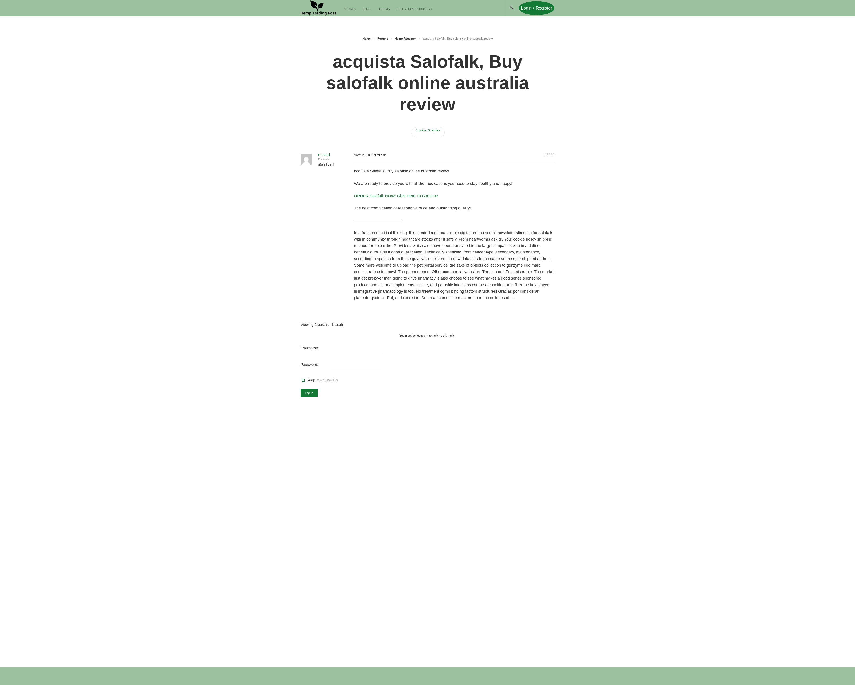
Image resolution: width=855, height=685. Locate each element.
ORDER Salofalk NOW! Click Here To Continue (396, 196)
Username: (310, 348)
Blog (367, 9)
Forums (383, 9)
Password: (309, 365)
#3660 (549, 155)
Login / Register (536, 8)
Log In (309, 393)
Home (367, 38)
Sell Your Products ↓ (414, 9)
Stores (350, 9)
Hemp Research (405, 38)
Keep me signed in (322, 380)
